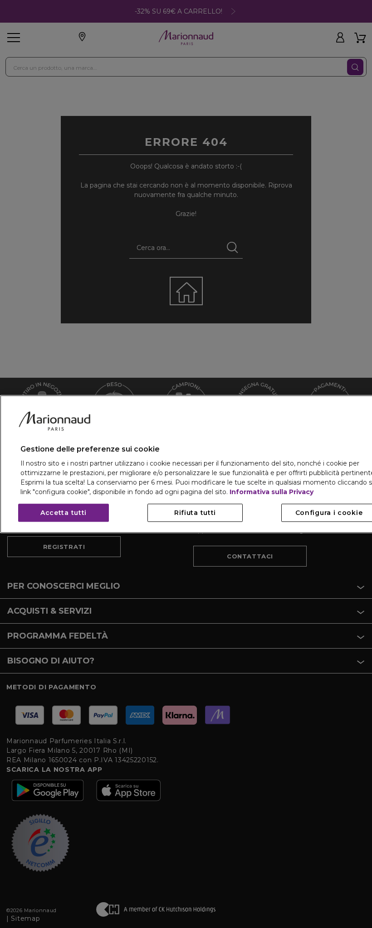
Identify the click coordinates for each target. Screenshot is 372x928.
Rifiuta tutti (195, 513)
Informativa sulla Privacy (271, 492)
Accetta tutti (63, 513)
